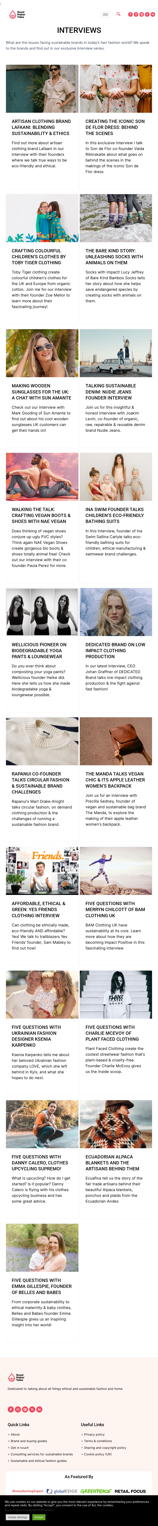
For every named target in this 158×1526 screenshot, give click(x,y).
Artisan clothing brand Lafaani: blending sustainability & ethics (41, 127)
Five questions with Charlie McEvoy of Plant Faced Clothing (112, 1033)
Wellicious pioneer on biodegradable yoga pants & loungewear (39, 650)
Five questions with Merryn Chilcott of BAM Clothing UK (115, 909)
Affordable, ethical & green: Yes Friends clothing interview (38, 909)
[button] (116, 14)
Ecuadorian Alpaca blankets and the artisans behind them (112, 1162)
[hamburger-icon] (105, 14)
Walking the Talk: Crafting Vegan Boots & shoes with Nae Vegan (41, 515)
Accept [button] (39, 1517)
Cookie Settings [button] (17, 1517)
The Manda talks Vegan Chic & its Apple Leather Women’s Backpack (115, 780)
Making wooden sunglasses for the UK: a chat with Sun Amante (41, 391)
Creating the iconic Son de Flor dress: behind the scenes (115, 127)
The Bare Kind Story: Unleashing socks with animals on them (114, 256)
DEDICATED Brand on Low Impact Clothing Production (115, 650)
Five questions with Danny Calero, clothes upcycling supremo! (40, 1162)
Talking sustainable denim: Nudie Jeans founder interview (111, 391)
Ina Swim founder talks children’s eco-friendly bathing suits (115, 515)
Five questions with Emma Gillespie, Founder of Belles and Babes (42, 1286)
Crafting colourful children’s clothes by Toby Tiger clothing (39, 256)
